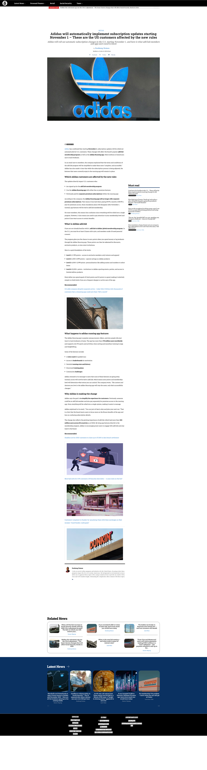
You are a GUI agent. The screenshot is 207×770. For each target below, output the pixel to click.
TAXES (75, 728)
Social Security (66, 3)
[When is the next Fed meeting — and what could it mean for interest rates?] (92, 643)
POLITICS (75, 723)
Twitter (104, 55)
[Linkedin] (72, 579)
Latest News (19, 3)
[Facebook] (89, 54)
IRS (129, 213)
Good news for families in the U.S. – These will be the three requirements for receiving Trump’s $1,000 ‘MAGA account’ (143, 191)
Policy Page (131, 721)
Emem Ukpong (72, 634)
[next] (157, 8)
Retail (52, 3)
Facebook (94, 55)
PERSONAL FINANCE (75, 726)
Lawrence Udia (135, 221)
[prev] (155, 8)
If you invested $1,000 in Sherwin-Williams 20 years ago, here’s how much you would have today (126, 696)
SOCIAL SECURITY (75, 731)
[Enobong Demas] (67, 573)
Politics (130, 204)
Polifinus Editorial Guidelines (104, 732)
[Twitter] (100, 54)
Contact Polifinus (103, 724)
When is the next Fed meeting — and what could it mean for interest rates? (109, 641)
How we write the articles (104, 730)
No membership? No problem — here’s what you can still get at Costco (149, 695)
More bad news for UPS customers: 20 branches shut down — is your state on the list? (93, 479)
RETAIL (75, 734)
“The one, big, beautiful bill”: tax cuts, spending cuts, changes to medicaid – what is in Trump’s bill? (143, 218)
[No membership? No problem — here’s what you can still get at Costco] (149, 681)
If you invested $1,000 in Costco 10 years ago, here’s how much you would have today (109, 626)
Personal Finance (37, 3)
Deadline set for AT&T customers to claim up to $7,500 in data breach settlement (92, 438)
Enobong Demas (102, 48)
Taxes (79, 3)
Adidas (67, 149)
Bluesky (113, 55)
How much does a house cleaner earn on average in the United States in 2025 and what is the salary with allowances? (143, 226)
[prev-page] (48, 706)
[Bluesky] (109, 54)
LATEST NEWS (75, 720)
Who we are (103, 727)
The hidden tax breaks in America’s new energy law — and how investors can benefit (146, 626)
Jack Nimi (138, 195)
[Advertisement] (103, 18)
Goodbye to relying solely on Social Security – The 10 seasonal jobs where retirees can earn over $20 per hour (80, 696)
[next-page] (158, 706)
